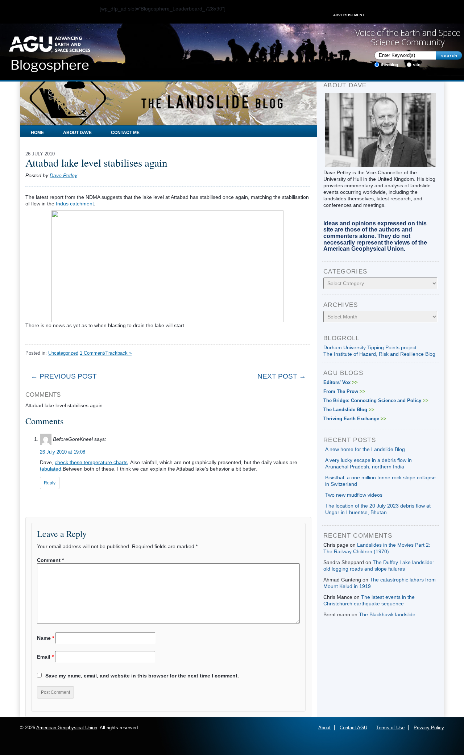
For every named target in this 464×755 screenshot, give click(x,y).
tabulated (50, 469)
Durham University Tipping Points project (370, 347)
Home (37, 132)
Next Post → (281, 376)
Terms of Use (390, 727)
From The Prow (344, 391)
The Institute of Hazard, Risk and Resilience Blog (379, 354)
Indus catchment (75, 204)
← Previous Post (64, 376)
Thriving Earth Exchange (354, 418)
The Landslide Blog (348, 409)
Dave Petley (63, 175)
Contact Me (125, 132)
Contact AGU (353, 727)
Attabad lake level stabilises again (96, 162)
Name (45, 638)
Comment (50, 560)
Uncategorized (63, 353)
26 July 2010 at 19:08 (62, 452)
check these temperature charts (91, 462)
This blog (389, 64)
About (324, 727)
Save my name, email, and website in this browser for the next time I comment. (142, 676)
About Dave (77, 132)
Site (416, 64)
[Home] (49, 52)
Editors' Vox (340, 382)
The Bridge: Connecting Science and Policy (375, 400)
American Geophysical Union (66, 727)
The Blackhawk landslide (387, 614)
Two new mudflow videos (353, 495)
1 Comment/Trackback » (106, 353)
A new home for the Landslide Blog (365, 449)
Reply (49, 482)
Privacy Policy (429, 727)
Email (45, 657)
